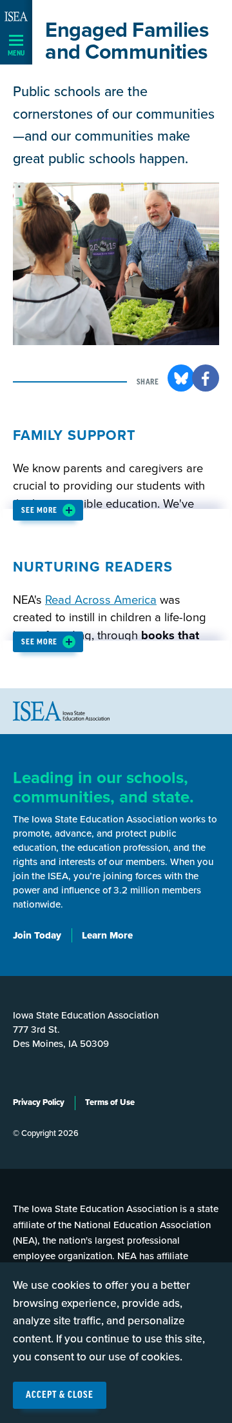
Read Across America (101, 600)
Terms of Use (110, 1102)
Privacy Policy (38, 1102)
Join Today (37, 935)
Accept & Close (59, 1395)
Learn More (107, 935)
